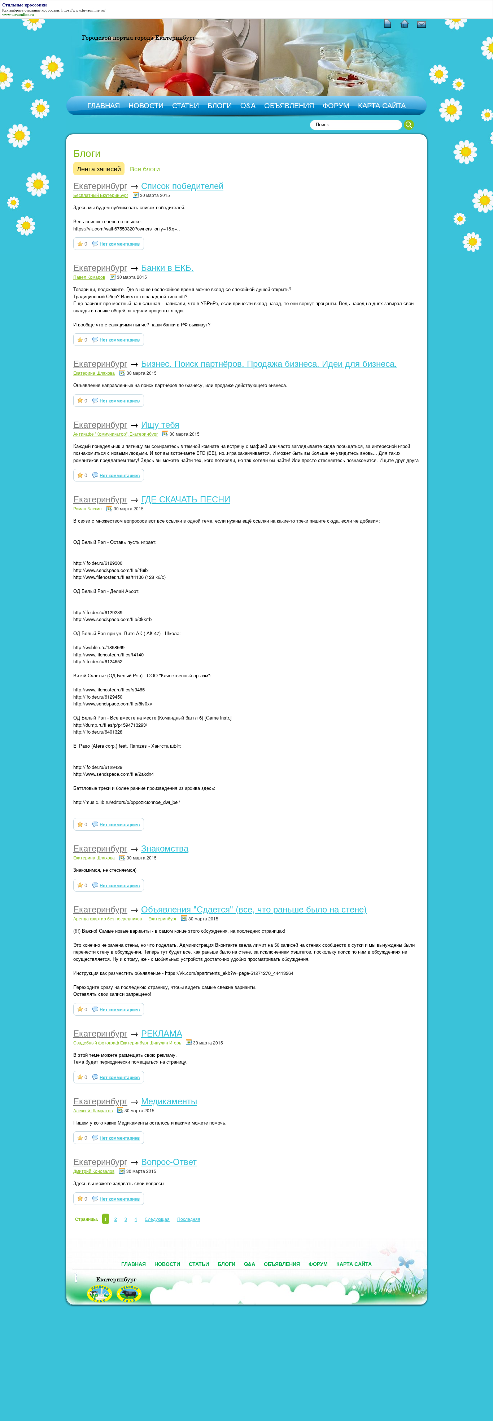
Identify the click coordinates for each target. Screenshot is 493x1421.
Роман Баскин (87, 508)
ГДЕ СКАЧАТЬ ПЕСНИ (185, 498)
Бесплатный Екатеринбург (100, 195)
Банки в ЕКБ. (167, 267)
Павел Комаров (89, 277)
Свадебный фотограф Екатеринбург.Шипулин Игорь (127, 1042)
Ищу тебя (160, 424)
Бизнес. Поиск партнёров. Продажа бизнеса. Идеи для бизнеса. (269, 363)
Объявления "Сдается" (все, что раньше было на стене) (254, 908)
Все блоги (145, 168)
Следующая (157, 1219)
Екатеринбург (100, 185)
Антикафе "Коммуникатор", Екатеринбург (115, 434)
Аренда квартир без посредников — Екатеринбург (124, 918)
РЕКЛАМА (161, 1032)
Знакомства (164, 847)
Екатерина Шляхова (94, 373)
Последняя (188, 1219)
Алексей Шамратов (93, 1110)
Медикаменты (169, 1100)
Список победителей (182, 185)
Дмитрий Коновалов (93, 1171)
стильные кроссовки (42, 10)
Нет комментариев (120, 244)
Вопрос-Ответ (169, 1161)
